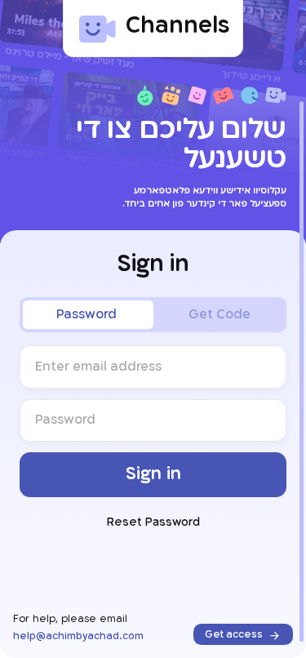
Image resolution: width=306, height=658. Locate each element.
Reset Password (153, 523)
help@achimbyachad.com (78, 636)
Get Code (219, 315)
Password (86, 315)
